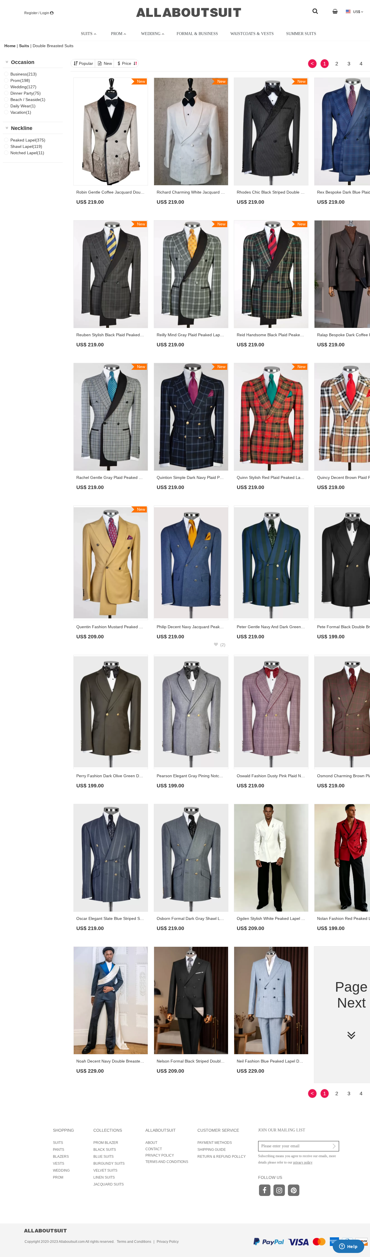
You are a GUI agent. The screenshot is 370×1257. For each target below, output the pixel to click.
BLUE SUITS (103, 1157)
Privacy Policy (168, 1242)
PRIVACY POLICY (159, 1155)
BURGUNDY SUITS (109, 1164)
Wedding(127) (23, 86)
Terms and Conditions (134, 1242)
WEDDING (61, 1170)
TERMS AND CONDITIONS (166, 1162)
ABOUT (151, 1143)
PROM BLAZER (105, 1143)
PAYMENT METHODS (214, 1143)
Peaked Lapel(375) (27, 140)
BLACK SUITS (104, 1150)
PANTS (58, 1150)
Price (127, 63)
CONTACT (153, 1149)
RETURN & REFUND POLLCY (221, 1157)
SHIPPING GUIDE (211, 1150)
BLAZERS (61, 1157)
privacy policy (302, 1162)
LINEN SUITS (104, 1177)
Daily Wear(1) (23, 106)
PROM (58, 1177)
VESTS (58, 1164)
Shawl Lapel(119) (26, 146)
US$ (356, 12)
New (108, 63)
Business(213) (23, 74)
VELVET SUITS (105, 1170)
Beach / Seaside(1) (27, 99)
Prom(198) (20, 80)
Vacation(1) (20, 112)
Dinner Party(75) (25, 93)
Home (10, 45)
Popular (86, 63)
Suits (24, 45)
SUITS (58, 1143)
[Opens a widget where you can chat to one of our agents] (348, 1247)
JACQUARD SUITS (108, 1184)
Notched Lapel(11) (27, 152)
